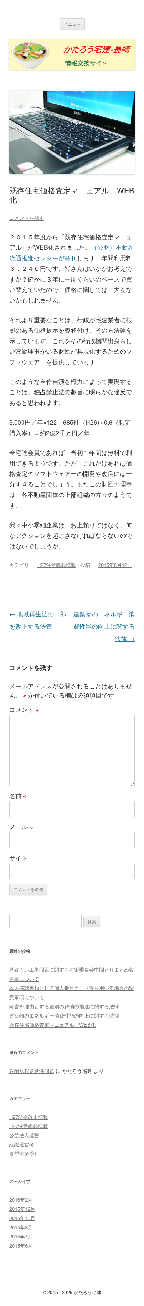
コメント (24, 709)
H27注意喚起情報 (56, 564)
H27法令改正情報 (28, 1116)
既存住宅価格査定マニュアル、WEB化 (52, 1024)
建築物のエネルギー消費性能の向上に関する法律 (104, 626)
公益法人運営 (24, 1135)
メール (21, 826)
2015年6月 (21, 1245)
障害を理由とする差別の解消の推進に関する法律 (64, 1006)
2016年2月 (21, 1199)
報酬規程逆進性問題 (31, 1070)
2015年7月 (21, 1236)
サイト (18, 857)
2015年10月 (22, 1218)
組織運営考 (21, 1144)
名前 (17, 795)
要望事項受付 (24, 1153)
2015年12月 (22, 1208)
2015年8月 (21, 1227)
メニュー (72, 24)
